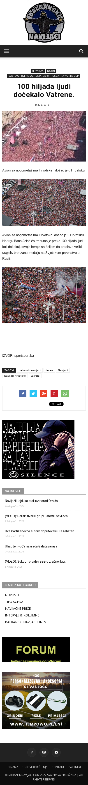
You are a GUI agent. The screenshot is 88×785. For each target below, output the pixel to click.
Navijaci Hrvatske (15, 375)
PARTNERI (75, 767)
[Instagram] (44, 752)
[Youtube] (56, 752)
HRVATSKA (37, 70)
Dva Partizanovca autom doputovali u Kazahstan (39, 531)
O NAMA (12, 767)
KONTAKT (58, 767)
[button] (81, 51)
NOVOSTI (12, 595)
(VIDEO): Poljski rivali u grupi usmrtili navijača (36, 516)
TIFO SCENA (14, 601)
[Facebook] (31, 752)
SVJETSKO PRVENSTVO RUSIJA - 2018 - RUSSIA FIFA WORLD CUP (44, 75)
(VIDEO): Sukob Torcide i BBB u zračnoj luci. (35, 561)
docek (49, 370)
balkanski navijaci (30, 370)
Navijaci (63, 370)
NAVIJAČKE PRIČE (18, 608)
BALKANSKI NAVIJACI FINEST (26, 622)
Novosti (51, 70)
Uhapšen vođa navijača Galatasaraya (31, 546)
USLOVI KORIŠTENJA (35, 767)
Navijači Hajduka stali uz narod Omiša (31, 501)
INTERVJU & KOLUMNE (22, 615)
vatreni (35, 375)
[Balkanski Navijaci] (44, 22)
